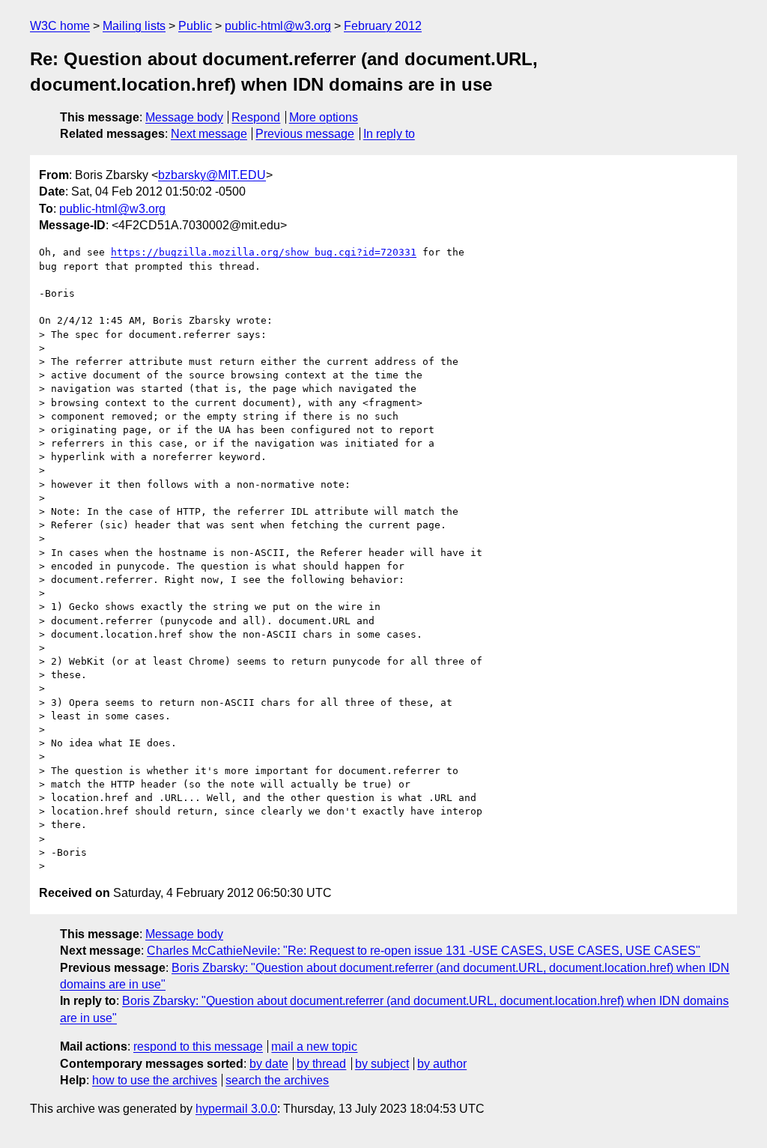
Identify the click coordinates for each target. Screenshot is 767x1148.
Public (195, 25)
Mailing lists (134, 25)
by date (268, 1063)
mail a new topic (314, 1046)
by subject (382, 1063)
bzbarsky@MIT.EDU (212, 175)
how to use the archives (154, 1080)
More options (323, 117)
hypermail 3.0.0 (236, 1108)
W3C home (60, 25)
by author (442, 1063)
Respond (255, 117)
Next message (209, 133)
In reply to (389, 133)
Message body (184, 117)
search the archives (277, 1080)
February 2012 (383, 25)
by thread (321, 1063)
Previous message (304, 133)
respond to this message (198, 1046)
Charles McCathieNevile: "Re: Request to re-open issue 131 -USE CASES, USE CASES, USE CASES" (423, 950)
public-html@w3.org (278, 25)
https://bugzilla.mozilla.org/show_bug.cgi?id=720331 (263, 252)
